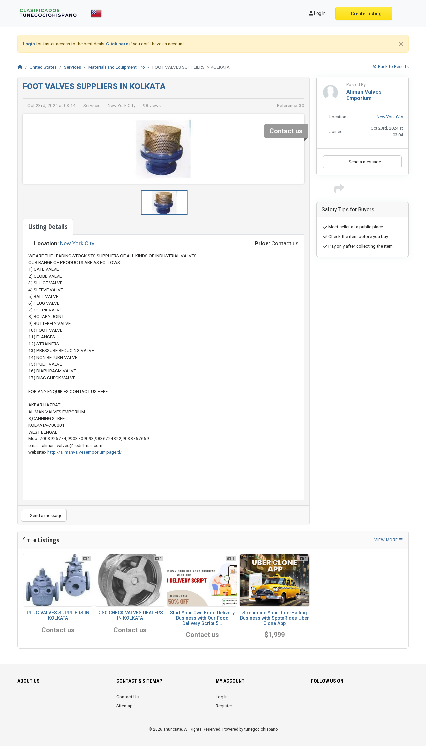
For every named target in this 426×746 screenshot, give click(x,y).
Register (224, 705)
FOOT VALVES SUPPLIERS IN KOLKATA (94, 86)
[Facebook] (315, 700)
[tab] (48, 227)
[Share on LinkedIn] (368, 190)
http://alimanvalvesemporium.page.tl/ (84, 452)
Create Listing (366, 13)
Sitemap (124, 705)
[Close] (400, 44)
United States (43, 67)
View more (386, 540)
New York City (77, 243)
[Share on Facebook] (350, 190)
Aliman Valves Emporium (364, 95)
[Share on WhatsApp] (378, 190)
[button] (294, 149)
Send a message (45, 515)
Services (72, 67)
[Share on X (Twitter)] (359, 190)
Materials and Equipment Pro (116, 67)
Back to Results (393, 66)
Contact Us (127, 696)
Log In (222, 696)
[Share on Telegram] (387, 190)
